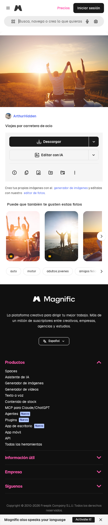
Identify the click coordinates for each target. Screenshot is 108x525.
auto (13, 271)
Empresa (13, 471)
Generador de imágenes (24, 383)
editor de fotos (34, 193)
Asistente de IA (17, 377)
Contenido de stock (20, 401)
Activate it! (83, 519)
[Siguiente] (101, 236)
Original (32, 43)
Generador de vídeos (21, 389)
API (8, 438)
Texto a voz (14, 395)
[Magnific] (54, 300)
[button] (54, 341)
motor (31, 271)
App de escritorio (24, 426)
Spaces (11, 371)
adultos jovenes (58, 271)
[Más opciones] (75, 172)
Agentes (17, 413)
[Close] (101, 520)
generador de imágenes (71, 188)
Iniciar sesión (88, 8)
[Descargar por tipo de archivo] (94, 142)
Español (54, 341)
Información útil (20, 457)
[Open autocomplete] (11, 21)
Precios (63, 8)
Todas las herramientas (23, 444)
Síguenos (13, 486)
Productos (15, 362)
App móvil (13, 432)
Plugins (16, 420)
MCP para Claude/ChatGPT (27, 407)
